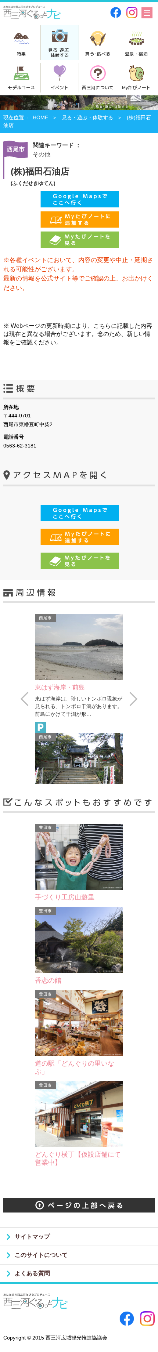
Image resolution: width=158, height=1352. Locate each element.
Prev (24, 699)
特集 (21, 53)
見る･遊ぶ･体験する (59, 52)
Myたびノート (136, 87)
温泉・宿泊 (136, 53)
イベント (60, 87)
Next (133, 699)
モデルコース (21, 87)
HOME (40, 117)
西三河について (98, 87)
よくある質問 (32, 1273)
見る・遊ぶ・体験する (87, 117)
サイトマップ (32, 1236)
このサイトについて (41, 1255)
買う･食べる (97, 53)
